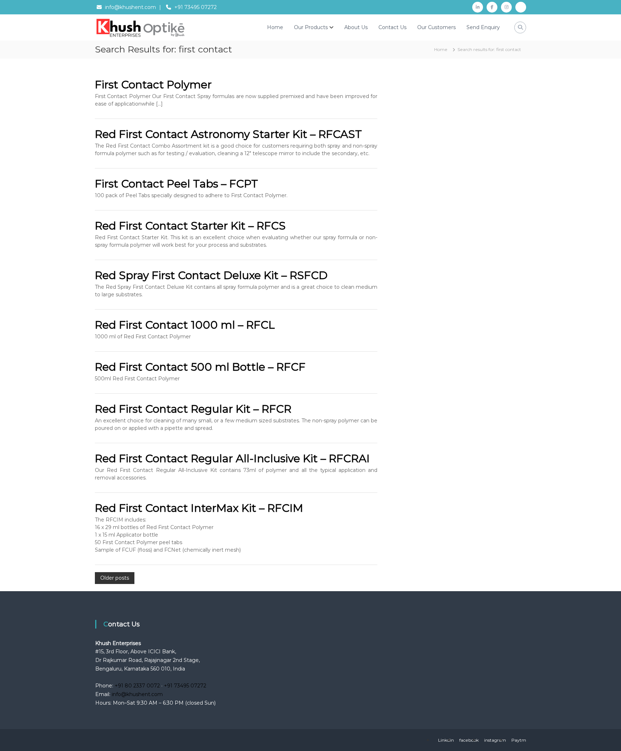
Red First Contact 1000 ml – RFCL (185, 325)
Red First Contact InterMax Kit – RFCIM (199, 508)
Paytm (518, 740)
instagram (495, 740)
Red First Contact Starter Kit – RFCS (190, 225)
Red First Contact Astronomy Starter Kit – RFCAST (228, 134)
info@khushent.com (130, 7)
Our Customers (436, 27)
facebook (469, 740)
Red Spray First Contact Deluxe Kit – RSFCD (211, 275)
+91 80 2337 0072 (137, 685)
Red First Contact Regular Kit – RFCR (193, 409)
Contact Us (392, 27)
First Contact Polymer (153, 84)
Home (275, 27)
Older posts (114, 578)
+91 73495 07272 (195, 7)
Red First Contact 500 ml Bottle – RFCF (200, 367)
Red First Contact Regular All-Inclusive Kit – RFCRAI (232, 458)
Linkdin (446, 740)
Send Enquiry (483, 27)
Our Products (311, 27)
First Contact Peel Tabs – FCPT (176, 183)
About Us (356, 27)
